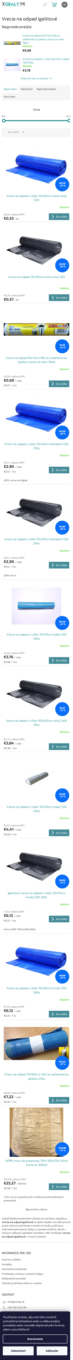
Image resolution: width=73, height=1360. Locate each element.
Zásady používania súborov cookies (22, 1283)
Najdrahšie (27, 89)
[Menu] (64, 4)
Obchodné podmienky (14, 1269)
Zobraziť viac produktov (35, 78)
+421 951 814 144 (16, 1307)
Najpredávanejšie (46, 89)
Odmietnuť (18, 1351)
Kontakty (7, 1264)
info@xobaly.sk (16, 1302)
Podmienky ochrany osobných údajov (23, 1274)
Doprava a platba (11, 1260)
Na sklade (16, 132)
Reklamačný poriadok (14, 1279)
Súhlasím (52, 1351)
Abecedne (9, 97)
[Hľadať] (45, 4)
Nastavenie (35, 1339)
